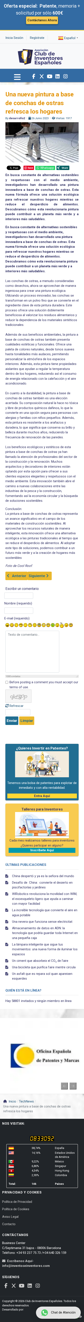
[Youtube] (50, 76)
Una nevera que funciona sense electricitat (42, 922)
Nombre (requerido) (18, 603)
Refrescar (16, 706)
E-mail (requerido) (17, 618)
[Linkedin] (57, 76)
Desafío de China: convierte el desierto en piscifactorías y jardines (42, 885)
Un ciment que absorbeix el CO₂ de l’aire (40, 961)
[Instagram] (65, 76)
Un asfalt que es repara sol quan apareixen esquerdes (42, 976)
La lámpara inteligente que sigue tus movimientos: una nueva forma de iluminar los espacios (45, 949)
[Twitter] (42, 76)
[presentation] (64, 1086)
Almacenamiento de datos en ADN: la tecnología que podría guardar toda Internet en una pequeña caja (45, 933)
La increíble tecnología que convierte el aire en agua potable (44, 912)
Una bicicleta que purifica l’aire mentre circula (44, 967)
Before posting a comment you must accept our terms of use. (43, 684)
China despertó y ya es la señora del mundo (43, 876)
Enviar (12, 720)
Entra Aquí (42, 796)
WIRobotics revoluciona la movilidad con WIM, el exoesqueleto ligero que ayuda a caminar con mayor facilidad (44, 899)
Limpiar (26, 720)
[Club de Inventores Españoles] (40, 55)
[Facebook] (34, 76)
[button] (17, 79)
